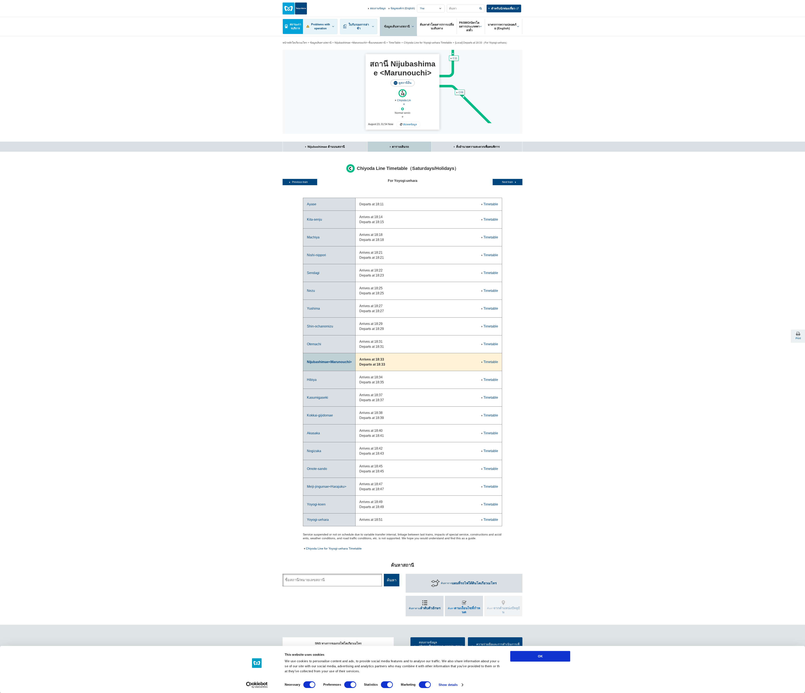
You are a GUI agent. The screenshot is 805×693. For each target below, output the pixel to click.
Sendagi (313, 273)
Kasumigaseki (317, 397)
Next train (507, 182)
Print (798, 338)
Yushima (313, 308)
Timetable (490, 204)
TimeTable (395, 42)
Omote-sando (317, 469)
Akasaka (313, 433)
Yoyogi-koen (316, 504)
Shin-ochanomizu (320, 326)
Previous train (300, 182)
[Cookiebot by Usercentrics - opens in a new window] (257, 685)
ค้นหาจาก (469, 583)
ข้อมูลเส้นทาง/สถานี (320, 42)
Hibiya (312, 379)
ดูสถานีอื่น (405, 82)
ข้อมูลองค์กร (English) (403, 8)
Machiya (313, 237)
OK (540, 656)
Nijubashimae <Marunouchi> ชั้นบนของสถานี (360, 42)
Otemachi (314, 344)
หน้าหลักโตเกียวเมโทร (295, 42)
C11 (455, 58)
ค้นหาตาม (425, 608)
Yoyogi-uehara (318, 519)
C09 (460, 92)
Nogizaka (314, 451)
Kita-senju (314, 219)
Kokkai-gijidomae (320, 415)
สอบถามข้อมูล (378, 8)
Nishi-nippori (316, 255)
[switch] (350, 684)
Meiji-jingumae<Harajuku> (326, 486)
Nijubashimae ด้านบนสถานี (326, 146)
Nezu (311, 290)
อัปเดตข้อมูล (410, 124)
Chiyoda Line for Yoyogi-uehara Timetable (428, 42)
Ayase (311, 204)
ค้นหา (464, 610)
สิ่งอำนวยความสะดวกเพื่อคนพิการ (478, 146)
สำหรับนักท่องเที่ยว (503, 8)
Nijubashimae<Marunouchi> (329, 362)
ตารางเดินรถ (400, 146)
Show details (448, 685)
